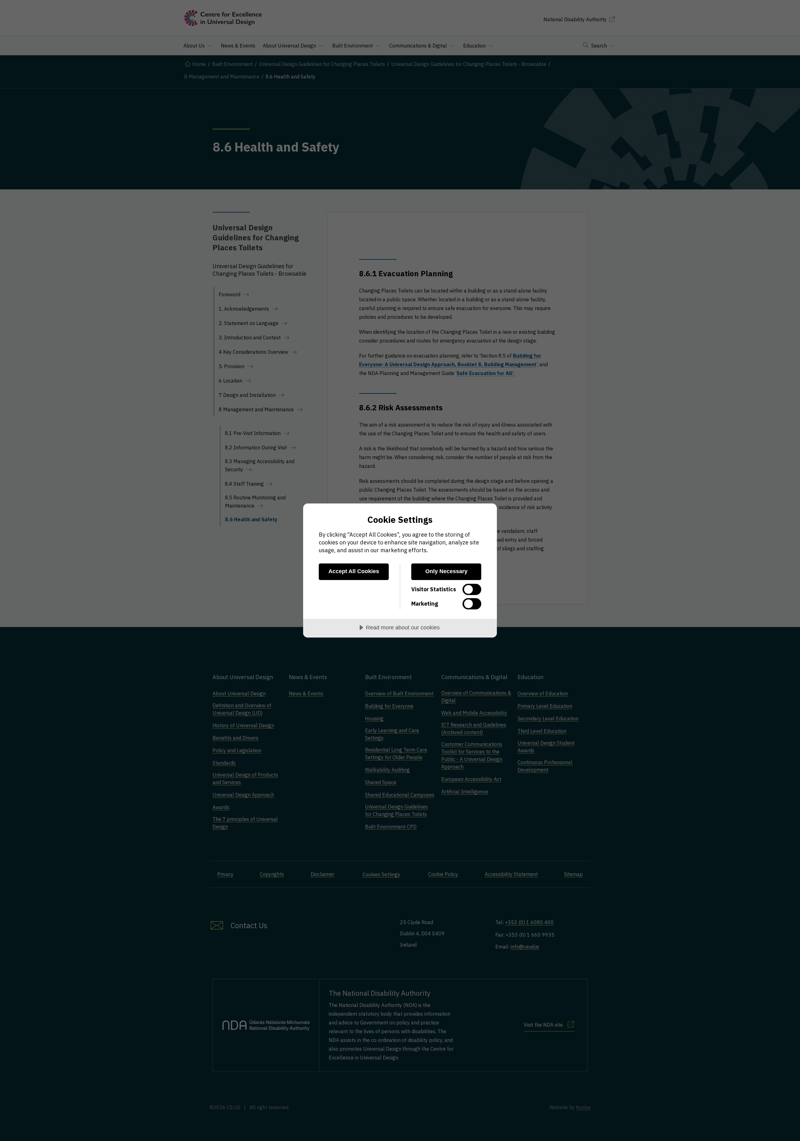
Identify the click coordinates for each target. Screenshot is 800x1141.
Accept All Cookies (353, 571)
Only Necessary (446, 571)
